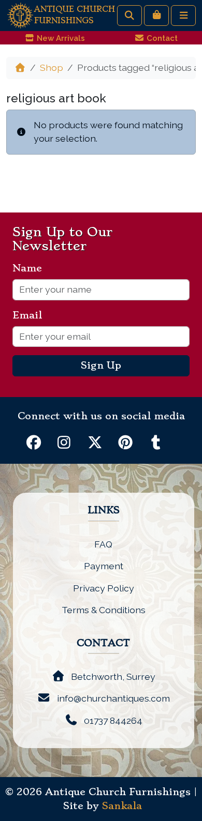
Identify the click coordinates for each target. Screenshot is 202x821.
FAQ (103, 544)
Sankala (122, 806)
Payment (103, 565)
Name (31, 268)
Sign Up (101, 365)
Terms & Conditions (104, 609)
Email (31, 315)
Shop (51, 67)
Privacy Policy (103, 588)
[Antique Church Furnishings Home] (20, 14)
